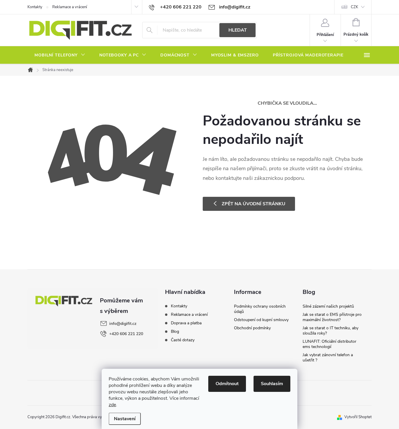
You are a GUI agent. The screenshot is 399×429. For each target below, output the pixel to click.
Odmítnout (227, 383)
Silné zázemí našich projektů (328, 306)
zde (112, 405)
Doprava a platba (186, 323)
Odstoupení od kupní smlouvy (261, 320)
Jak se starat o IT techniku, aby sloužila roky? (330, 330)
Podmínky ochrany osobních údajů (260, 309)
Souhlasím (272, 383)
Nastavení (125, 419)
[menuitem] (59, 55)
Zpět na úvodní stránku (253, 204)
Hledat (237, 30)
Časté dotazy (183, 340)
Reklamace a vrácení (69, 7)
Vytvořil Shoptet (358, 417)
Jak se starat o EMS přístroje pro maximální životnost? (332, 317)
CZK (354, 7)
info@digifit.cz (122, 323)
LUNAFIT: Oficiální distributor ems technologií (329, 344)
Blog (175, 331)
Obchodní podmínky (252, 328)
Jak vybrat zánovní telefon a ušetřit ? (328, 357)
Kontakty (34, 7)
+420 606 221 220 (126, 334)
